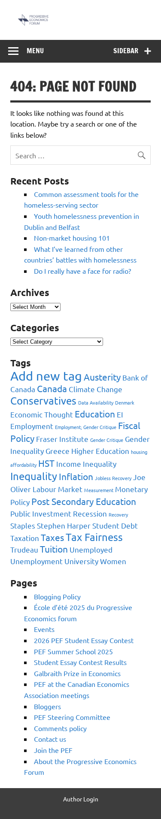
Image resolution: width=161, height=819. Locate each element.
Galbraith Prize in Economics (77, 673)
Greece (58, 450)
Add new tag (46, 376)
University (81, 560)
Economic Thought (41, 414)
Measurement (98, 490)
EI (120, 414)
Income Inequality (86, 463)
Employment (31, 425)
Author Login (80, 799)
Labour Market (57, 488)
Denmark (124, 402)
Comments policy (60, 728)
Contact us (50, 738)
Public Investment (40, 513)
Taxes (52, 537)
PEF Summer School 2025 (73, 651)
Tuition (54, 548)
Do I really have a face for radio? (82, 270)
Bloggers (47, 706)
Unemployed (91, 549)
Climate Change (95, 388)
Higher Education (100, 450)
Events (44, 629)
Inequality (33, 476)
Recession (90, 513)
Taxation (24, 537)
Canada (52, 388)
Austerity (102, 376)
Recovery (118, 514)
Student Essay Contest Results (80, 662)
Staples (22, 525)
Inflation (76, 476)
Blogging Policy (57, 596)
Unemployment (36, 560)
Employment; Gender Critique (85, 426)
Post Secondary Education (83, 501)
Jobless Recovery (113, 477)
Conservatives (43, 400)
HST (46, 462)
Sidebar (125, 50)
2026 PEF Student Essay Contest (84, 640)
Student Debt (115, 525)
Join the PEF (53, 750)
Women (113, 560)
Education (95, 413)
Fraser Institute (62, 438)
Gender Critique (106, 439)
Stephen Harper (64, 525)
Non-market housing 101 (72, 237)
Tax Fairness (94, 537)
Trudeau (24, 549)
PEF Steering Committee (72, 717)
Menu (35, 50)
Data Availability (95, 402)
